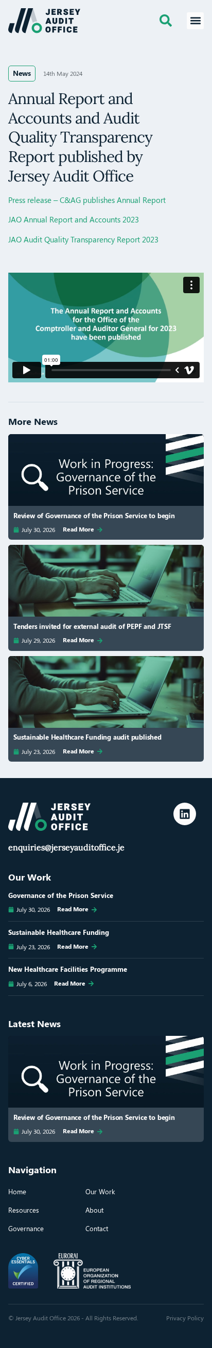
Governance (26, 1228)
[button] (195, 20)
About (94, 1210)
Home (17, 1191)
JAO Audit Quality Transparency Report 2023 (83, 239)
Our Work (100, 1191)
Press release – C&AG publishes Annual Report (87, 200)
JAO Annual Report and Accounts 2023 (73, 219)
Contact (96, 1228)
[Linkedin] (184, 814)
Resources (23, 1210)
